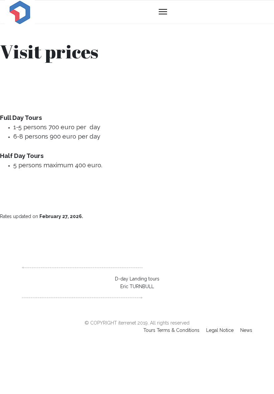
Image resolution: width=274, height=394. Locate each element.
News (246, 330)
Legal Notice (220, 330)
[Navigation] (163, 12)
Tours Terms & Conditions (171, 330)
